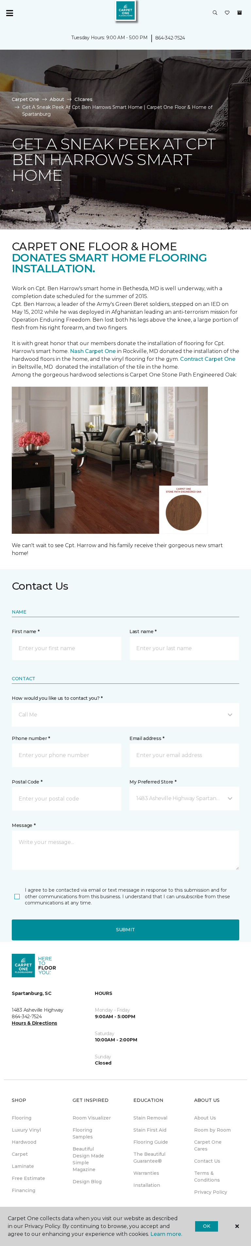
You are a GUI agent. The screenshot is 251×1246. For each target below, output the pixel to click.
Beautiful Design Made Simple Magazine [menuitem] (88, 1159)
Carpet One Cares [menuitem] (208, 1145)
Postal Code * (27, 782)
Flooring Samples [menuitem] (83, 1133)
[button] (215, 13)
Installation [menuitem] (146, 1185)
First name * (26, 631)
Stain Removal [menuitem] (150, 1118)
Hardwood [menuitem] (24, 1142)
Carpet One (25, 99)
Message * (23, 825)
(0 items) (239, 12)
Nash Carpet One (93, 351)
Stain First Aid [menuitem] (149, 1130)
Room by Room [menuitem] (212, 1130)
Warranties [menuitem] (146, 1173)
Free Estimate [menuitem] (28, 1178)
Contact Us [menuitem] (207, 1161)
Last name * (143, 631)
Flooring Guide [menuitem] (150, 1142)
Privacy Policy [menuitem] (210, 1192)
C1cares (83, 99)
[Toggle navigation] (9, 13)
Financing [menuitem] (23, 1190)
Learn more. (166, 1234)
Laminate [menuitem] (23, 1166)
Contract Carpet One (207, 359)
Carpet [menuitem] (20, 1154)
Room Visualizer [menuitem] (92, 1118)
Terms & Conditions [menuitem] (207, 1176)
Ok (206, 1226)
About (57, 99)
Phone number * (31, 738)
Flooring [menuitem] (21, 1118)
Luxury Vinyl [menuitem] (26, 1130)
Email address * (146, 738)
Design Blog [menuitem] (87, 1182)
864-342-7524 (170, 38)
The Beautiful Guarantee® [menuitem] (149, 1157)
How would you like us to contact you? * (57, 698)
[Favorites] (227, 13)
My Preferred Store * (152, 782)
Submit (125, 930)
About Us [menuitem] (205, 1118)
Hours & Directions (34, 1023)
